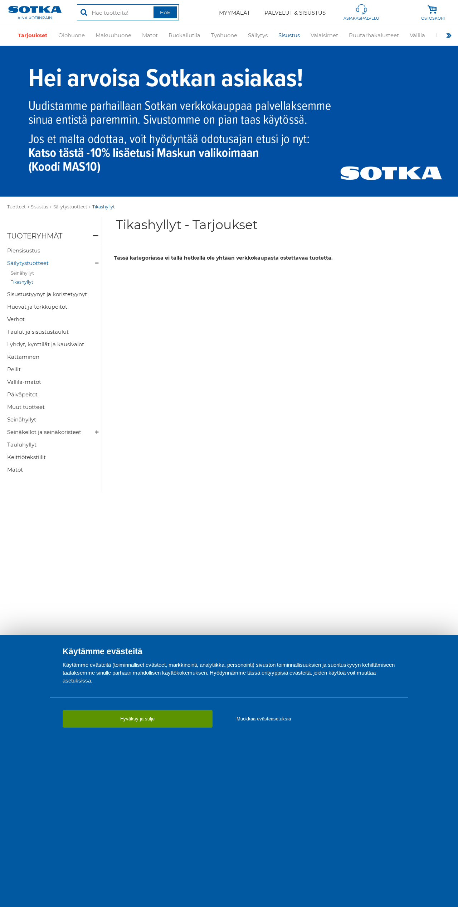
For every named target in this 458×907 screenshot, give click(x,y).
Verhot (16, 319)
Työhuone (224, 35)
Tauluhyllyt (21, 444)
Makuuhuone (113, 35)
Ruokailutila (184, 35)
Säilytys (258, 35)
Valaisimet (324, 35)
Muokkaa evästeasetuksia (264, 719)
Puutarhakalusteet (374, 35)
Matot (150, 35)
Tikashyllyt (103, 206)
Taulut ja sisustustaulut (38, 331)
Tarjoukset (33, 35)
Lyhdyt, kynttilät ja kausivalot (45, 344)
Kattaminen (23, 356)
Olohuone (71, 35)
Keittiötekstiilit (26, 457)
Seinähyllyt (22, 273)
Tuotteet (16, 206)
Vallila (417, 35)
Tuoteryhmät (34, 236)
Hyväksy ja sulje (137, 719)
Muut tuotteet (26, 407)
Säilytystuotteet (70, 206)
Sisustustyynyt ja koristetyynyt (47, 294)
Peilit (14, 369)
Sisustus (289, 35)
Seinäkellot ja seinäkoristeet (44, 432)
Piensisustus (23, 250)
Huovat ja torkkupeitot (37, 306)
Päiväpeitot (22, 394)
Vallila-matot (24, 381)
